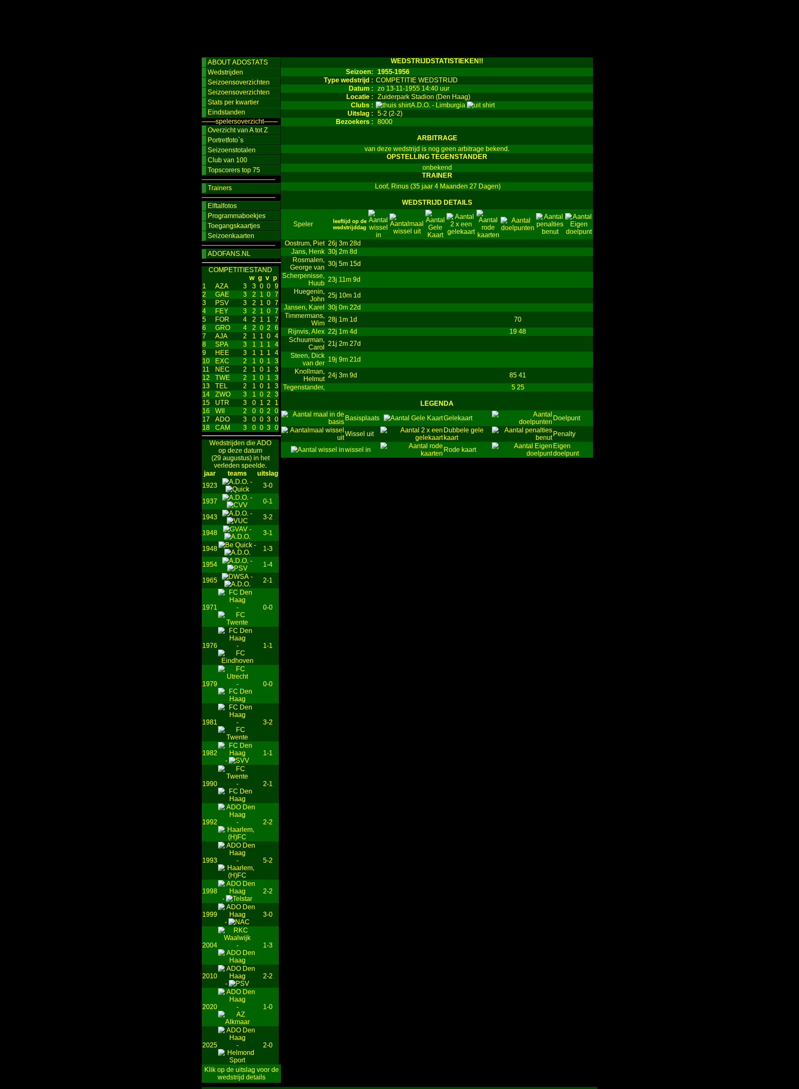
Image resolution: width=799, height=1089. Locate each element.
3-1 (268, 532)
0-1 (268, 501)
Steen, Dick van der (307, 359)
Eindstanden (226, 112)
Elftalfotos (222, 205)
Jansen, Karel (304, 307)
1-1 (268, 645)
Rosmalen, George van (307, 263)
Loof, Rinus (391, 186)
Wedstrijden (225, 72)
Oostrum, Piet (305, 243)
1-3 (268, 548)
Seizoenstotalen (232, 150)
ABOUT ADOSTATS (238, 62)
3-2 (268, 517)
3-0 (268, 485)
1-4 (268, 564)
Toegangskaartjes (234, 225)
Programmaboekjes (237, 215)
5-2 (268, 860)
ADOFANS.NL (229, 253)
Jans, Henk (308, 251)
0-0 (268, 607)
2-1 (268, 580)
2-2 (268, 822)
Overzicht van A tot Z (238, 130)
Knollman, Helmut (310, 375)
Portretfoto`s (225, 140)
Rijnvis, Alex (306, 331)
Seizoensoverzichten (239, 82)
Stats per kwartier (233, 102)
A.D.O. (421, 105)
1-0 (268, 1006)
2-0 (268, 1045)
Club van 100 (227, 160)
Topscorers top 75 (234, 170)
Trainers (220, 187)
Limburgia (451, 105)
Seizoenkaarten (231, 235)
